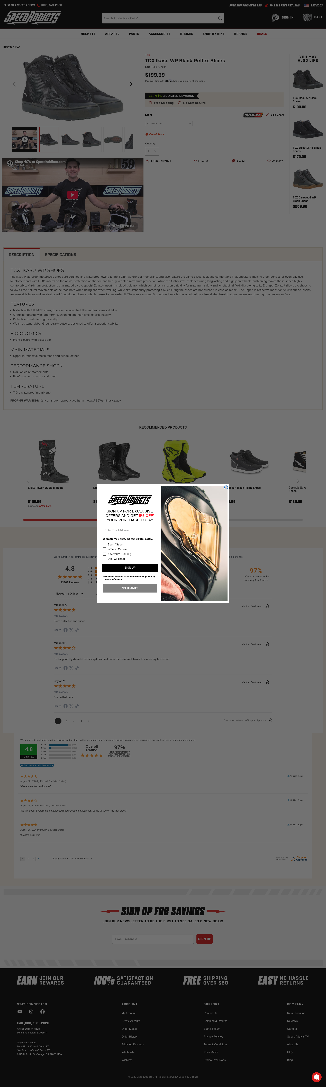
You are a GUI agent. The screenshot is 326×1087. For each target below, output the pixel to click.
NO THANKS (130, 588)
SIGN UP (130, 567)
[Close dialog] (226, 487)
